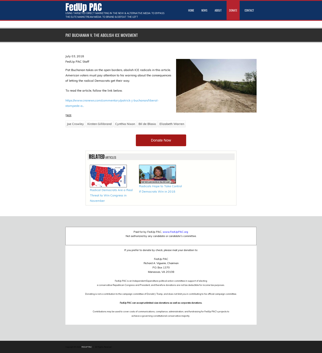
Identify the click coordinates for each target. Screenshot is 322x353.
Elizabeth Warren (171, 124)
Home (191, 10)
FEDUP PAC (87, 347)
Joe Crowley (75, 124)
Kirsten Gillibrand (99, 124)
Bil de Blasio (147, 124)
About (218, 10)
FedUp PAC (83, 7)
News (204, 10)
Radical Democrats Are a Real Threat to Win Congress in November (111, 195)
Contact (249, 10)
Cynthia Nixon (125, 124)
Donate (233, 10)
